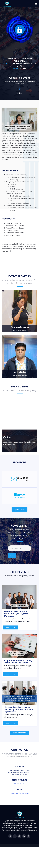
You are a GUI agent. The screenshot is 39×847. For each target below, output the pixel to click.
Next (12, 555)
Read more (10, 627)
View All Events (19, 732)
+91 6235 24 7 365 (19, 784)
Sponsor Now (19, 509)
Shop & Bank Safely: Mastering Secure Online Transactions (18, 661)
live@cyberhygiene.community (19, 793)
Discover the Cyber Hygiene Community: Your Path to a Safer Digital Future (19, 709)
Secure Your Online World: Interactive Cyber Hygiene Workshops (16, 613)
